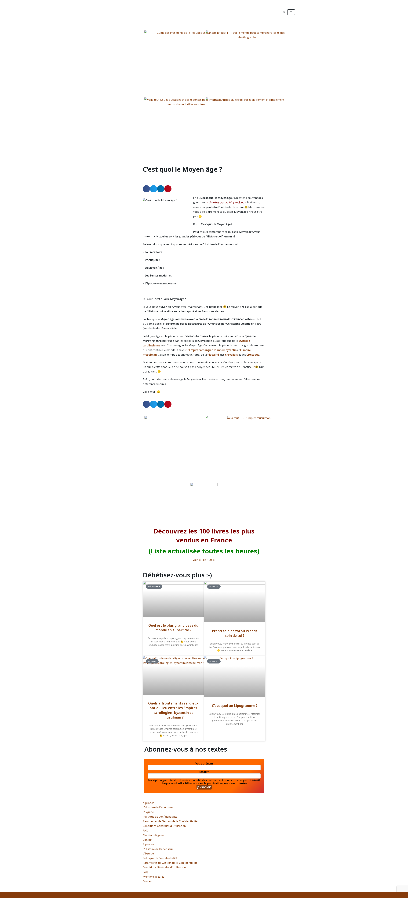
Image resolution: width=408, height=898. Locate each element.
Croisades (253, 354)
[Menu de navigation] (291, 12)
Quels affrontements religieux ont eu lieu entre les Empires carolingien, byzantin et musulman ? (173, 710)
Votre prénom (204, 763)
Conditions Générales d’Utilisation (164, 826)
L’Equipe (148, 812)
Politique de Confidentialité (160, 816)
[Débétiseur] (136, 12)
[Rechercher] (284, 12)
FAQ (145, 830)
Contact (147, 840)
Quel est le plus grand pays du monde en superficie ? (173, 627)
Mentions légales (153, 835)
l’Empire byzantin (225, 350)
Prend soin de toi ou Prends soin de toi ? (234, 633)
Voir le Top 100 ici (204, 560)
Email (204, 771)
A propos (148, 803)
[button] (146, 188)
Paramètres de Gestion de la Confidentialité (170, 821)
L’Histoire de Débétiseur (158, 807)
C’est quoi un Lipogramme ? (234, 705)
